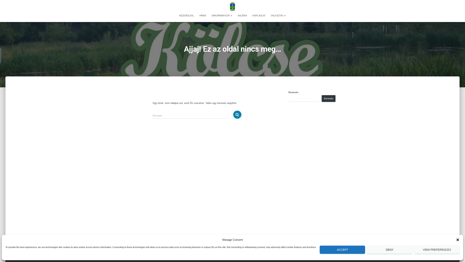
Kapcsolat (258, 15)
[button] (458, 240)
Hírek (202, 15)
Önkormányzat (221, 15)
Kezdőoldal (186, 15)
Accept (342, 249)
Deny (389, 249)
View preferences (437, 249)
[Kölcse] (232, 6)
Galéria (242, 15)
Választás (277, 15)
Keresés (293, 92)
